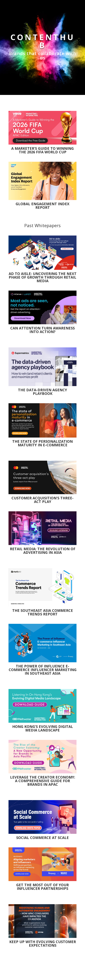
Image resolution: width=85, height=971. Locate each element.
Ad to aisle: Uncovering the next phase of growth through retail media (42, 277)
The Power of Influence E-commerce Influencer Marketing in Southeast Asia (42, 670)
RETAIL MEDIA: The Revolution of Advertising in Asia (42, 550)
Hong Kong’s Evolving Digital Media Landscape (42, 728)
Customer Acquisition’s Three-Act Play (42, 500)
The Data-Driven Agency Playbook (42, 391)
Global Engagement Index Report (42, 205)
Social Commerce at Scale (42, 837)
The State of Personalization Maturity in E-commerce (42, 443)
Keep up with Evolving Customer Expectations (42, 943)
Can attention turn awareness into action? (42, 330)
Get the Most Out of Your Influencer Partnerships (42, 886)
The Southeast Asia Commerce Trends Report (42, 612)
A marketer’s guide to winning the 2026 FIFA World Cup (42, 150)
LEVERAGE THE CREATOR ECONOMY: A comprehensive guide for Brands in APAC (42, 781)
